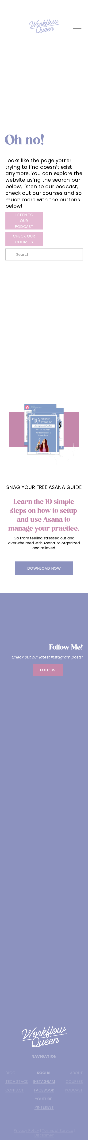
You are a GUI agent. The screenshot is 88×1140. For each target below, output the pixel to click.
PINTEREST (44, 1107)
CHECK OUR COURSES (24, 239)
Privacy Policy (26, 1130)
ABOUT (76, 1073)
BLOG (10, 1073)
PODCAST (74, 1090)
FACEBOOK (44, 1090)
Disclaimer (44, 1135)
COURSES (74, 1081)
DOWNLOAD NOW (44, 568)
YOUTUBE (43, 1099)
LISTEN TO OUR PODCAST (24, 220)
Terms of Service (57, 1130)
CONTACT (14, 1090)
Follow (48, 670)
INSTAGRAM (44, 1081)
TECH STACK (16, 1081)
